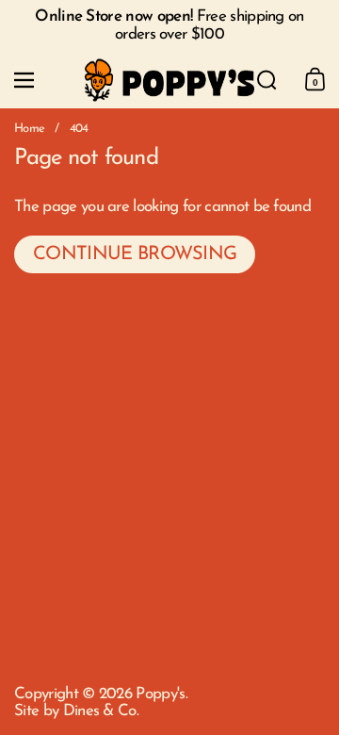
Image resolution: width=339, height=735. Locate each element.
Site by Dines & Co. (76, 711)
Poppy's (160, 694)
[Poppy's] (169, 80)
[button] (267, 80)
